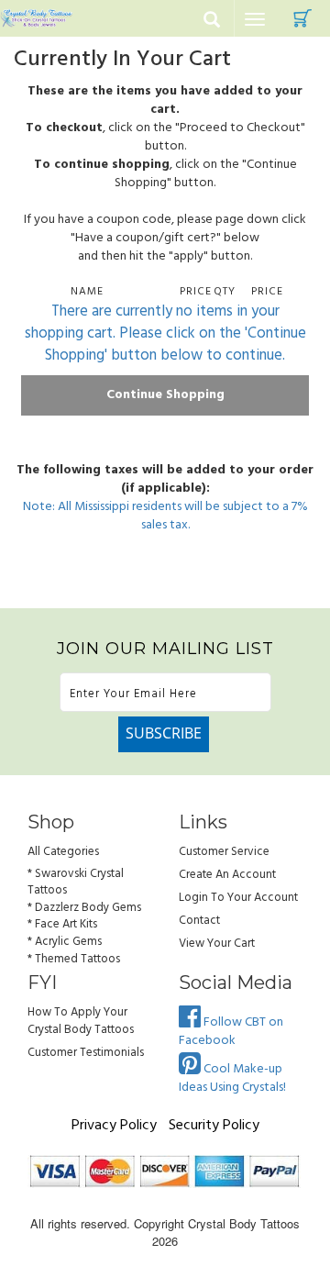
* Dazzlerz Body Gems (84, 907)
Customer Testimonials (86, 1052)
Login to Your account (238, 897)
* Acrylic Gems (65, 941)
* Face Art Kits (62, 924)
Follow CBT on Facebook (231, 1031)
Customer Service (224, 851)
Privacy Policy (114, 1126)
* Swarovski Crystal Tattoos (76, 882)
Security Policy (214, 1126)
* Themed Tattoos (74, 959)
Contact (199, 920)
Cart (302, 18)
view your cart (217, 943)
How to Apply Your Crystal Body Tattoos (81, 1021)
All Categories (63, 851)
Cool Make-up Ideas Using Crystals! (232, 1078)
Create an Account (227, 874)
